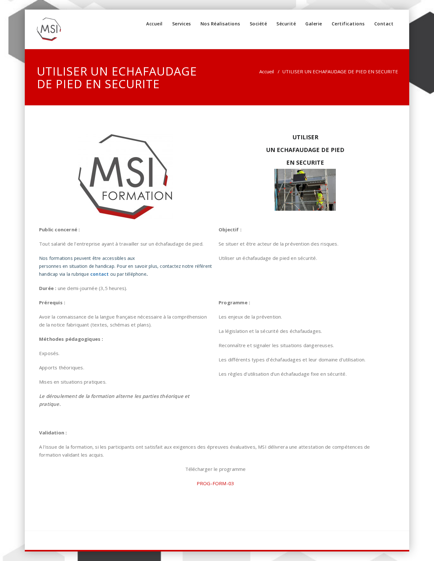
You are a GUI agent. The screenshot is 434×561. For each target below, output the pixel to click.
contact (99, 274)
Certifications (348, 24)
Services (181, 24)
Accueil (154, 24)
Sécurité (286, 24)
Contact (384, 24)
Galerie (313, 24)
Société (258, 24)
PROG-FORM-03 (215, 483)
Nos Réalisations (220, 24)
